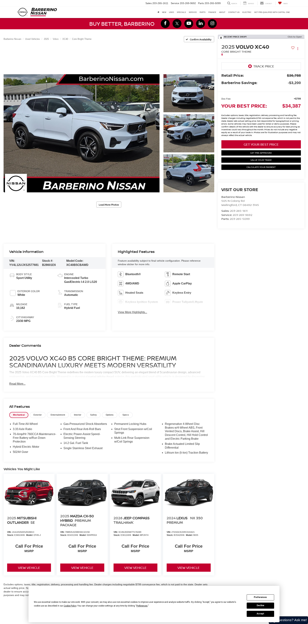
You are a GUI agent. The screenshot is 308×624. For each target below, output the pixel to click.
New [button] (164, 12)
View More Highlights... (132, 312)
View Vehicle (29, 567)
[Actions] (298, 48)
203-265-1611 (239, 211)
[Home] (158, 12)
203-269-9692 (242, 215)
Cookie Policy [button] (70, 606)
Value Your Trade (261, 159)
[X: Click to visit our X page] (177, 23)
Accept (260, 613)
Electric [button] (246, 12)
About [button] (222, 12)
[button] (82, 133)
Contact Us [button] (234, 12)
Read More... (17, 383)
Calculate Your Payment (261, 167)
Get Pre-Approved (261, 152)
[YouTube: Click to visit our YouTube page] (188, 23)
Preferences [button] (142, 606)
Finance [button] (212, 12)
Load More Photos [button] (109, 204)
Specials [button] (181, 12)
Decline (260, 605)
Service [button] (193, 12)
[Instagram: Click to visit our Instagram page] (212, 23)
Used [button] (171, 12)
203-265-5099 (240, 219)
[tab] (18, 415)
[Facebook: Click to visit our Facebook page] (165, 23)
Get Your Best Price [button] (261, 144)
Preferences (260, 597)
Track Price (263, 66)
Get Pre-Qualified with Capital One (272, 12)
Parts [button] (203, 12)
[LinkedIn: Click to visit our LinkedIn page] (200, 23)
